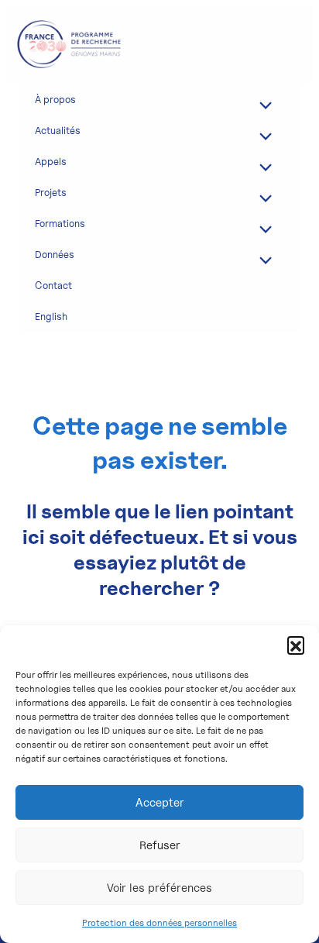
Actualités (58, 130)
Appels (51, 161)
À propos (55, 99)
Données (54, 254)
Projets (51, 192)
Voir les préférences (159, 888)
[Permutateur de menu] (262, 104)
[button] (296, 644)
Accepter (159, 803)
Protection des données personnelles (159, 922)
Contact (53, 285)
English (51, 316)
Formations (60, 223)
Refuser (159, 845)
